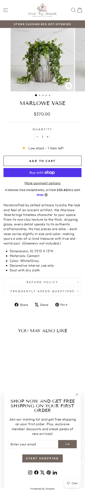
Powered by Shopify (42, 488)
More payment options (42, 183)
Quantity (43, 129)
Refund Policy (42, 282)
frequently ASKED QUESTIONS (42, 291)
